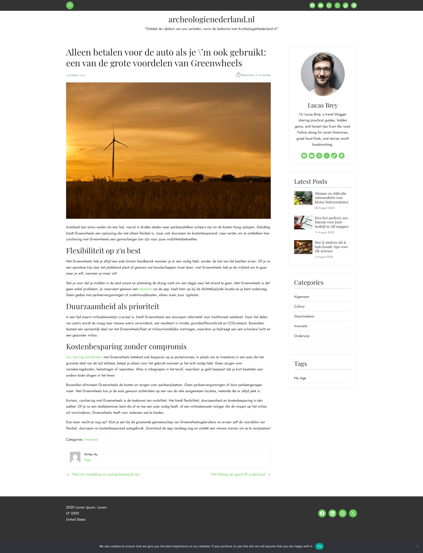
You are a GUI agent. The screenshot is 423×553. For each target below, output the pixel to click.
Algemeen (301, 296)
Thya (87, 459)
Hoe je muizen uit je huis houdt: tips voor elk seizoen (331, 246)
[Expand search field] (70, 5)
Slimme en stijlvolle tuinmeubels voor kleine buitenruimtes (331, 197)
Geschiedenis (304, 316)
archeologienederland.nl (212, 19)
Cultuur (299, 306)
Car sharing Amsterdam (84, 357)
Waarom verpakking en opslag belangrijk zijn (106, 474)
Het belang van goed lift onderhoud (238, 474)
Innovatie (91, 439)
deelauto (145, 288)
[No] (417, 546)
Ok (319, 546)
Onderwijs (302, 335)
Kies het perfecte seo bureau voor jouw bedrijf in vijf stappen (332, 222)
